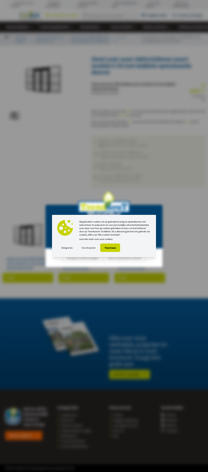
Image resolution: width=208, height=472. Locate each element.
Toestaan (110, 247)
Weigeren (67, 247)
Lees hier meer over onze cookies (96, 239)
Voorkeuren (89, 247)
